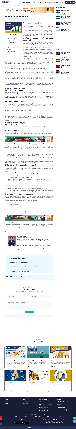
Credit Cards (52, 2)
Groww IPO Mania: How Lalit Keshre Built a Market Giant (65, 72)
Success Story (63, 57)
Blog (38, 2)
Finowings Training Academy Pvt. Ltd (56, 419)
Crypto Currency (63, 26)
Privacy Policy (25, 403)
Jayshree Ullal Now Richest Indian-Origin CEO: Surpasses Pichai (66, 61)
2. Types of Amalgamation (11, 42)
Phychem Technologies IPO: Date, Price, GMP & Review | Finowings (66, 18)
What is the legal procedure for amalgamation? (25, 144)
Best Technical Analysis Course (46, 404)
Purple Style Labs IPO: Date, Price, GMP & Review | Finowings (65, 12)
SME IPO (62, 20)
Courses (33, 2)
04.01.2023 (12, 19)
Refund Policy (25, 404)
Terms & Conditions (26, 401)
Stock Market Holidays (44, 410)
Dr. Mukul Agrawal (22, 236)
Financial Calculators (44, 407)
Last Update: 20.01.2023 (20, 19)
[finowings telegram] (74, 421)
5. (7, 47)
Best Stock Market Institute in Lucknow (45, 402)
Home (24, 2)
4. (7, 45)
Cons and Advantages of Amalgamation (22, 165)
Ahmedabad (37, 416)
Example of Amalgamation (12, 44)
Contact (62, 2)
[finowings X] (1, 421)
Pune (60, 416)
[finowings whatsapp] (74, 418)
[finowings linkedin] (64, 410)
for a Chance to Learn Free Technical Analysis (40, 428)
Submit (29, 312)
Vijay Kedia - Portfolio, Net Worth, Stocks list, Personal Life (65, 66)
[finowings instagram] (62, 410)
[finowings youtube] (66, 410)
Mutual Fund (45, 2)
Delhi (26, 416)
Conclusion (9, 56)
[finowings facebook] (59, 410)
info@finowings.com (62, 407)
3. (7, 44)
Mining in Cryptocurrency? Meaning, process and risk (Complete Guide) (66, 23)
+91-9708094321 (61, 406)
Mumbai (48, 416)
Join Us (6, 403)
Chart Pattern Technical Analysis (46, 406)
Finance (7, 19)
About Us (7, 401)
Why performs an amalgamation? (13, 54)
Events (41, 409)
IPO (61, 14)
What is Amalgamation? (11, 36)
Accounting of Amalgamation (13, 45)
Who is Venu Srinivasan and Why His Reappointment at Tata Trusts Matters (65, 54)
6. (7, 51)
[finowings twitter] (57, 410)
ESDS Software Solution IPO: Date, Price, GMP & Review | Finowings (66, 29)
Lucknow (15, 416)
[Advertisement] (29, 326)
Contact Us (7, 404)
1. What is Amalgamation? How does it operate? (38, 39)
